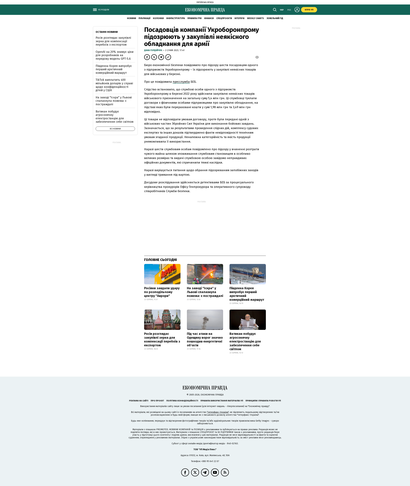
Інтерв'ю (239, 18)
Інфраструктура (175, 18)
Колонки (158, 18)
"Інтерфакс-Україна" (218, 412)
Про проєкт (157, 400)
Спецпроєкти (224, 18)
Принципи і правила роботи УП (263, 400)
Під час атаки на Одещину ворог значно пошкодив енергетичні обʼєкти (205, 339)
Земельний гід (274, 18)
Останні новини (107, 31)
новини (131, 18)
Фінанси (209, 18)
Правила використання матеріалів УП (222, 400)
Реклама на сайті (138, 400)
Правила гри (194, 18)
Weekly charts (255, 18)
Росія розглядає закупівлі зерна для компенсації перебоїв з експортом (162, 339)
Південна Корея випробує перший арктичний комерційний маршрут (247, 294)
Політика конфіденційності (182, 400)
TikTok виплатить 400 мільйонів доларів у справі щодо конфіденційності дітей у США (114, 85)
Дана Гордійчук (153, 50)
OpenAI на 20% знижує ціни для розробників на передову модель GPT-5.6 (114, 55)
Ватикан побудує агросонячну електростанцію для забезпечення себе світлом (245, 341)
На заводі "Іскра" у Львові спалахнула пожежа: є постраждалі (205, 292)
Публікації (144, 18)
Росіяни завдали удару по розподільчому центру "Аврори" (162, 292)
